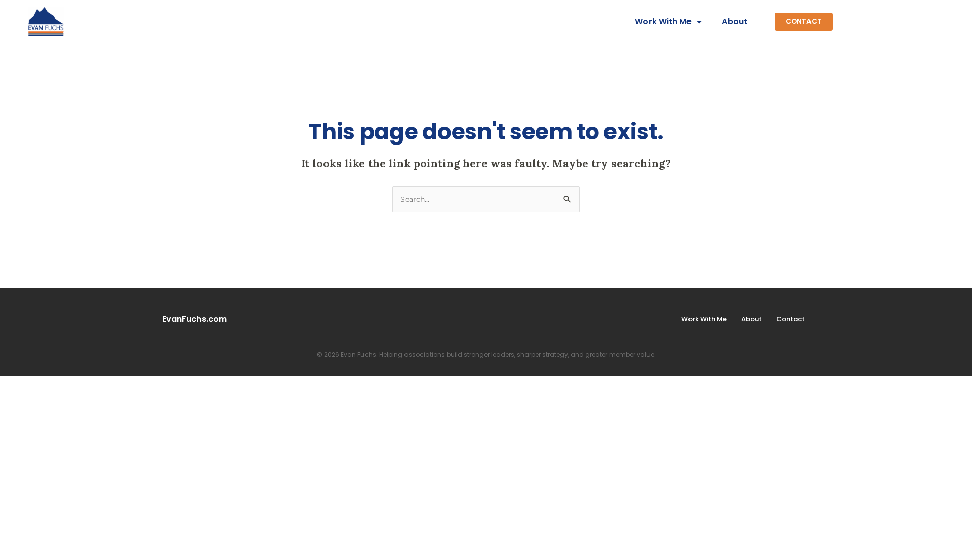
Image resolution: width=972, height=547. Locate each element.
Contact (790, 319)
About (734, 21)
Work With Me (663, 21)
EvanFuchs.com (194, 319)
